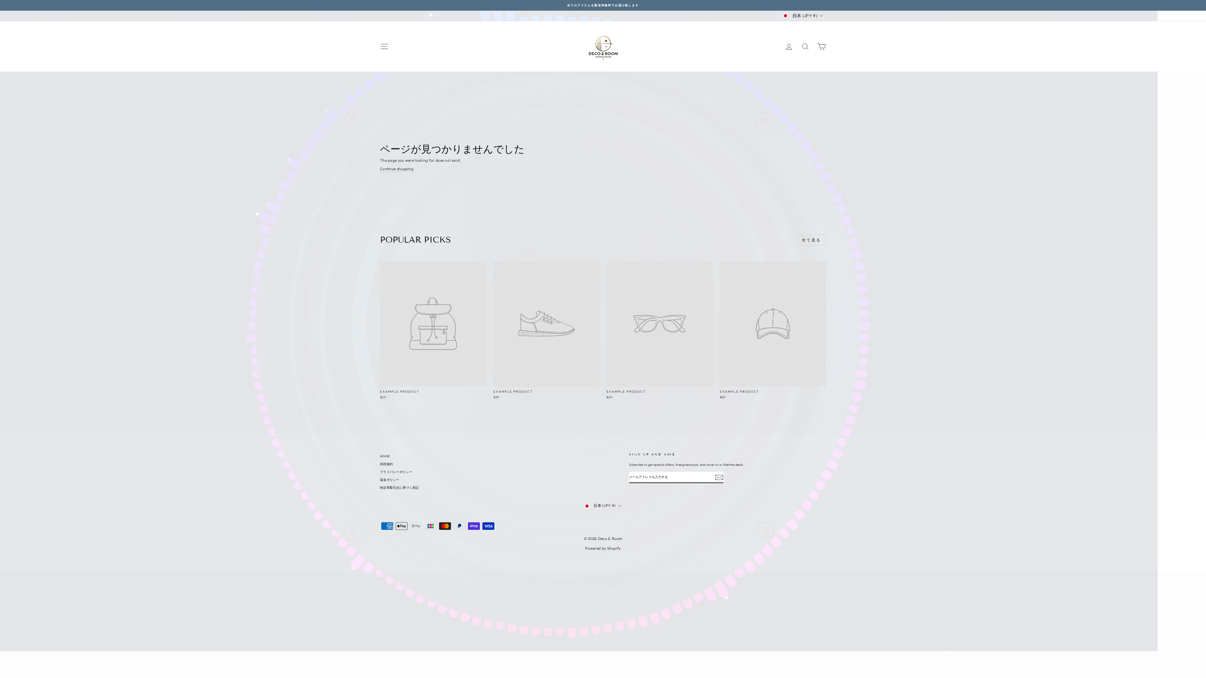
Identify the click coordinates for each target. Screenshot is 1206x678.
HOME (385, 456)
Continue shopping (396, 168)
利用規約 (386, 464)
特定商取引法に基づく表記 (399, 488)
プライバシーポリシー (396, 472)
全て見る (811, 240)
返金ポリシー (389, 480)
